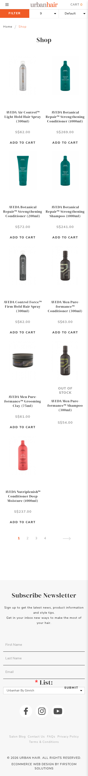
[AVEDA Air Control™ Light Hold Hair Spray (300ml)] (23, 76)
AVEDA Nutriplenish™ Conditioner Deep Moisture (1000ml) (23, 496)
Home (7, 27)
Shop (22, 27)
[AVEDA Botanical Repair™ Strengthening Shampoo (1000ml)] (65, 171)
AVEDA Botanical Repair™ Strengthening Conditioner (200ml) (22, 211)
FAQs (51, 737)
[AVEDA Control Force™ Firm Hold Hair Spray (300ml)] (23, 265)
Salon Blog (17, 737)
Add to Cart (23, 143)
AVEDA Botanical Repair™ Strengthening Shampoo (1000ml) (65, 211)
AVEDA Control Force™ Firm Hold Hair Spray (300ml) (23, 306)
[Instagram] (41, 711)
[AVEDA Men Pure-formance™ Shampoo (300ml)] (65, 360)
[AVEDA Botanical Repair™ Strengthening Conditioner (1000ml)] (65, 76)
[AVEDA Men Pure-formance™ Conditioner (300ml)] (65, 265)
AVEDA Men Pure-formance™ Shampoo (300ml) (65, 405)
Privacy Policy (68, 737)
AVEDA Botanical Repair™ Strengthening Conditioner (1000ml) (65, 116)
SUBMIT (71, 688)
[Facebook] (25, 711)
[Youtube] (57, 711)
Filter (15, 13)
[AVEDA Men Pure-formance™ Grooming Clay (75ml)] (23, 360)
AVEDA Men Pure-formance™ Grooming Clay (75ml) (22, 401)
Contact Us (36, 737)
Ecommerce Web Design (33, 764)
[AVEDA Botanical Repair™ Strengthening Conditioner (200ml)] (23, 171)
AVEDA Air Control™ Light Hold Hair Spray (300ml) (22, 116)
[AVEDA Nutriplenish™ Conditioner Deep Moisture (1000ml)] (23, 455)
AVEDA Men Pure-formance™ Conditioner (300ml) (65, 306)
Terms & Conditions (44, 742)
